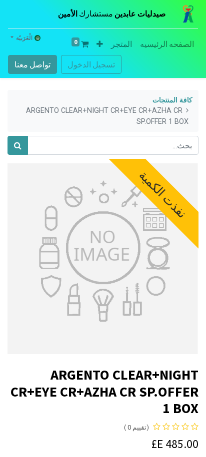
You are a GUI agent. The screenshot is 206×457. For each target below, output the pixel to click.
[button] (99, 44)
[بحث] (18, 145)
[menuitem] (167, 44)
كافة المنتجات (172, 100)
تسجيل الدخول (91, 64)
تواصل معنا (32, 64)
